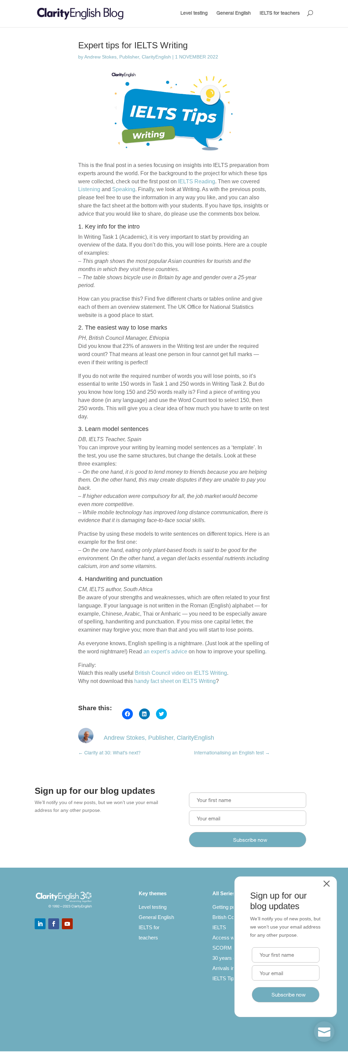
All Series (223, 893)
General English (233, 13)
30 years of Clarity (232, 958)
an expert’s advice (165, 651)
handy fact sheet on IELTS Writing (175, 681)
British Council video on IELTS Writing (181, 673)
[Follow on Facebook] (53, 923)
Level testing (194, 13)
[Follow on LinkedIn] (40, 923)
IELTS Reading (196, 181)
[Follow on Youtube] (67, 923)
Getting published (231, 907)
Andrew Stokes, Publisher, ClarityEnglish (127, 57)
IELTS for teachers (280, 13)
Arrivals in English (232, 968)
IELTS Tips (224, 978)
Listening (89, 189)
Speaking (123, 189)
